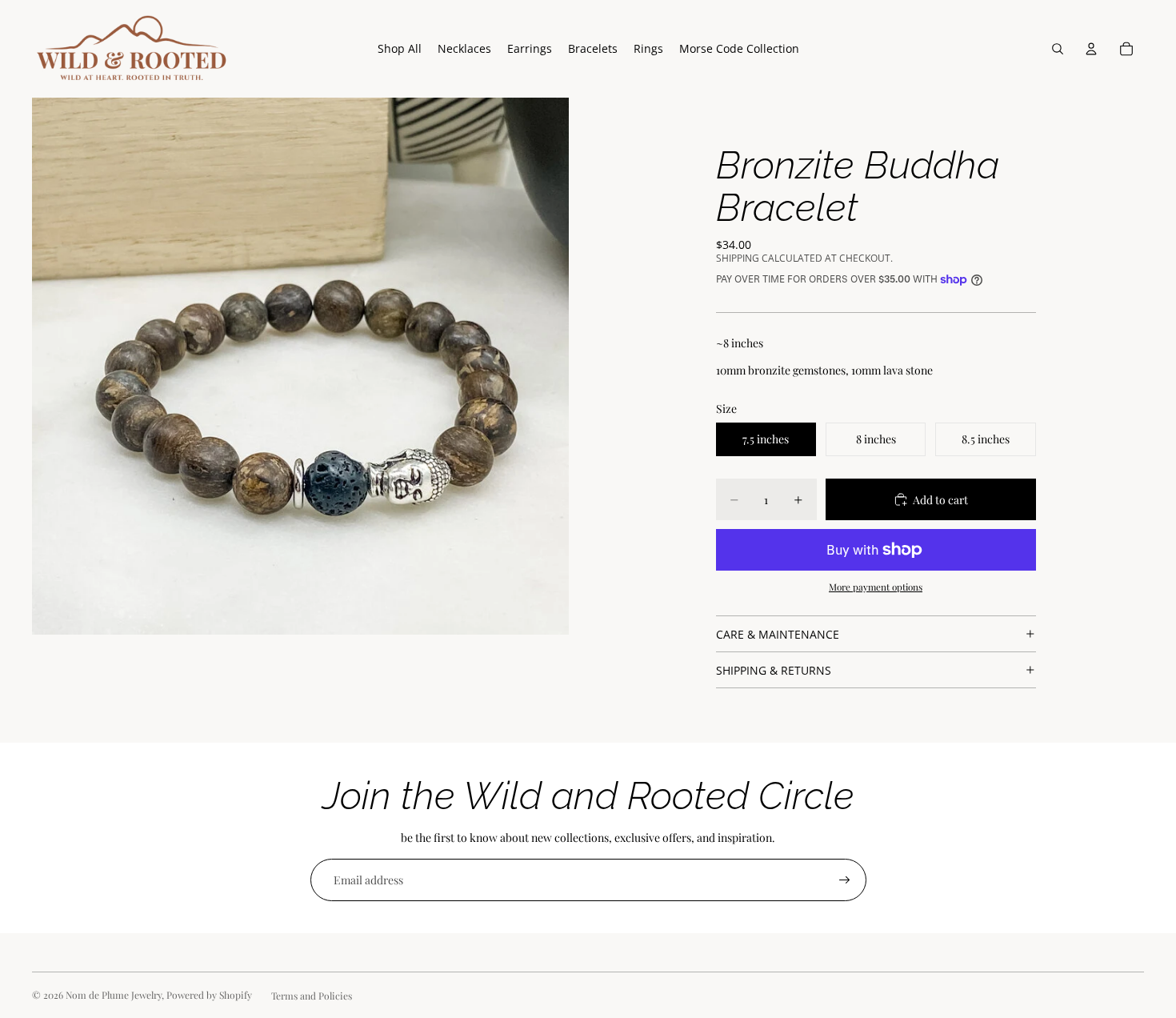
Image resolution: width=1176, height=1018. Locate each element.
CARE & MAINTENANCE (777, 634)
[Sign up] (844, 880)
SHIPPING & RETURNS (773, 670)
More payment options (875, 586)
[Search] (1057, 48)
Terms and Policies (311, 995)
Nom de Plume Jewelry (114, 994)
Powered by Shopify (209, 994)
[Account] (1091, 48)
